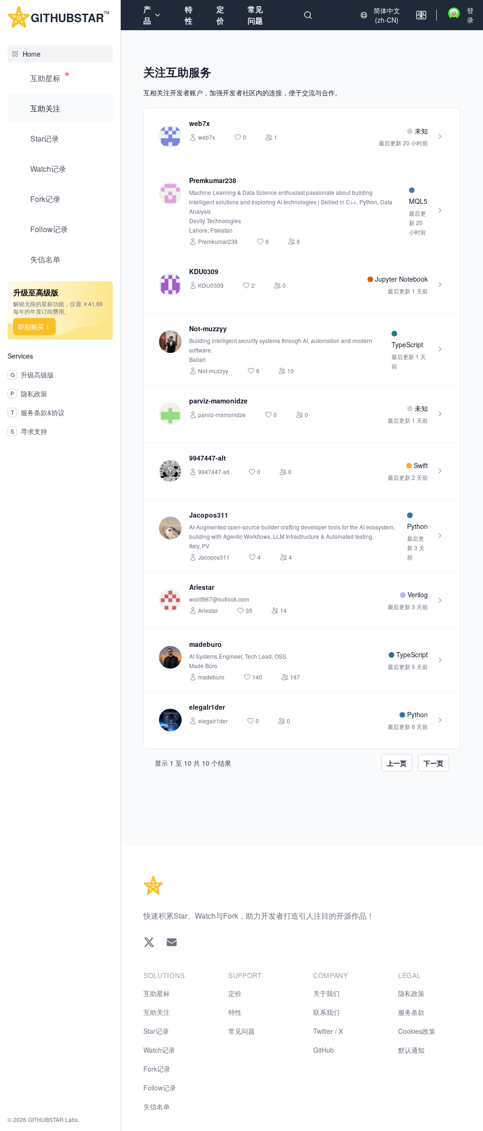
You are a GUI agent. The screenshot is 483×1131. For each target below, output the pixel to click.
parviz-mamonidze (218, 400)
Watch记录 (48, 168)
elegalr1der (207, 707)
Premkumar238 (212, 180)
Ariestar (201, 587)
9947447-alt (207, 457)
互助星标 (45, 78)
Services (20, 355)
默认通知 (411, 1050)
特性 (188, 15)
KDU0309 (203, 271)
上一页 (397, 763)
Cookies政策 (416, 1031)
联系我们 (326, 1012)
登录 (470, 15)
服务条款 (411, 1012)
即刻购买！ (34, 326)
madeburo (205, 644)
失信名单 (45, 259)
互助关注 (45, 108)
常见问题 (255, 15)
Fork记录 (45, 198)
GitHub (323, 1050)
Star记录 (44, 138)
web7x (199, 123)
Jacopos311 (208, 514)
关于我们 (326, 993)
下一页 (433, 763)
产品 (147, 15)
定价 (220, 15)
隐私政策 (411, 993)
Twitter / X (328, 1031)
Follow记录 (49, 229)
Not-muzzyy (208, 328)
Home (32, 54)
